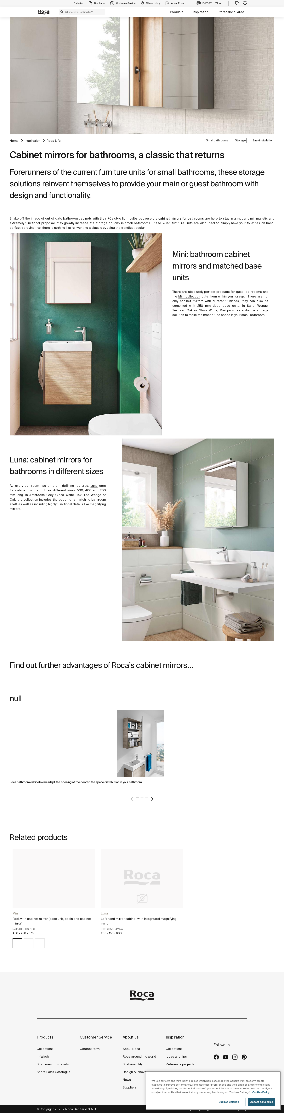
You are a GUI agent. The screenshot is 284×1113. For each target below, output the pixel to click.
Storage (240, 140)
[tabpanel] (142, 750)
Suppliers (130, 1087)
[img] (17, 943)
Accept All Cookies (261, 1101)
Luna (104, 913)
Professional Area (231, 12)
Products (176, 12)
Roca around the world (139, 1056)
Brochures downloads (53, 1064)
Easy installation (263, 140)
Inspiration (200, 12)
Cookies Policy (261, 1092)
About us (131, 1037)
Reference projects (180, 1064)
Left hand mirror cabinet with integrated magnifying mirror (139, 921)
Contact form (89, 1048)
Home (14, 140)
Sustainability (132, 1064)
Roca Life (54, 140)
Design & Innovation (137, 1072)
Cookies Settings (229, 1101)
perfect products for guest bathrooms (233, 291)
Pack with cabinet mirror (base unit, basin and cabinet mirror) (52, 921)
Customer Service (96, 1037)
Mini (16, 913)
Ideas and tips (176, 1056)
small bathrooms (137, 223)
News (127, 1079)
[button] (62, 12)
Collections (45, 1048)
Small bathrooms (217, 140)
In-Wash (43, 1056)
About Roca (131, 1048)
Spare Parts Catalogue (54, 1072)
